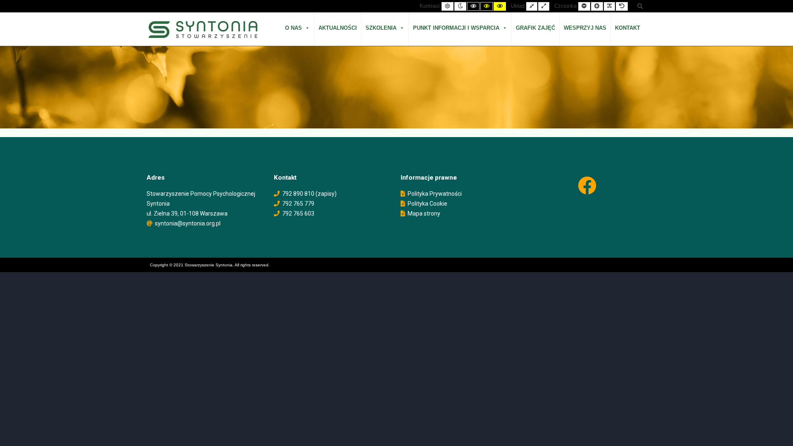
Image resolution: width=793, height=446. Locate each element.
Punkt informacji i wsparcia (456, 28)
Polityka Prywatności (435, 193)
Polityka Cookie (427, 203)
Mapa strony (424, 213)
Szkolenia (381, 28)
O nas (293, 28)
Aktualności (337, 28)
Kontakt (627, 28)
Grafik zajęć (535, 28)
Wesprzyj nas (585, 28)
